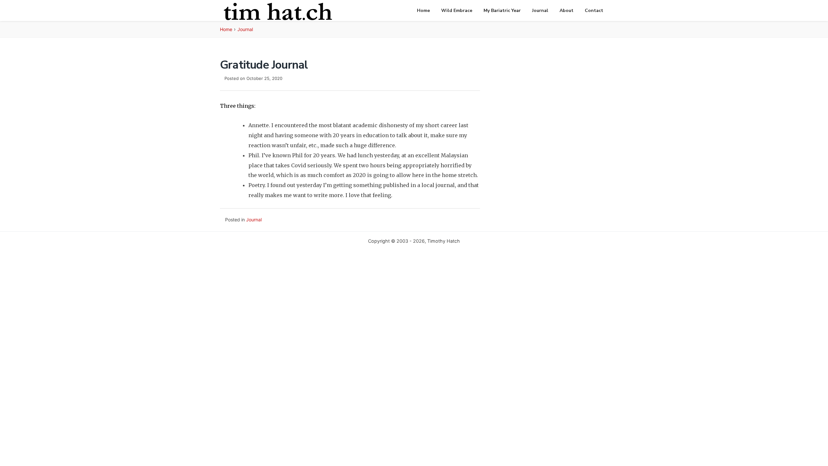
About (566, 10)
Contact (594, 10)
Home (423, 10)
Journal (540, 10)
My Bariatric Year (502, 10)
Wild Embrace (456, 10)
